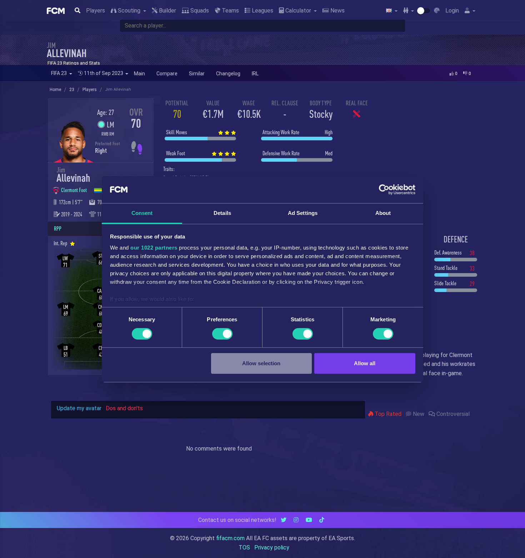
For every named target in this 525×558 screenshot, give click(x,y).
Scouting (129, 10)
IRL (255, 73)
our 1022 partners (154, 248)
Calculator (298, 10)
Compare (167, 73)
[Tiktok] (321, 520)
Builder (167, 10)
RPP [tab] (57, 228)
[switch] (222, 334)
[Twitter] (283, 520)
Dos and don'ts (124, 408)
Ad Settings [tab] (303, 213)
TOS (244, 547)
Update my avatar (79, 408)
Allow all (364, 363)
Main (139, 73)
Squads (199, 10)
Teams (229, 10)
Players (95, 10)
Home (55, 89)
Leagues (261, 10)
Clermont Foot (74, 190)
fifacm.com (230, 538)
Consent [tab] (142, 213)
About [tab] (383, 213)
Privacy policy (271, 547)
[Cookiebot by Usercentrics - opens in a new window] (384, 189)
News (337, 10)
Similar (197, 73)
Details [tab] (222, 213)
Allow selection (261, 363)
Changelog (228, 73)
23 (71, 89)
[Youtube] (309, 520)
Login (452, 10)
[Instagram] (296, 520)
